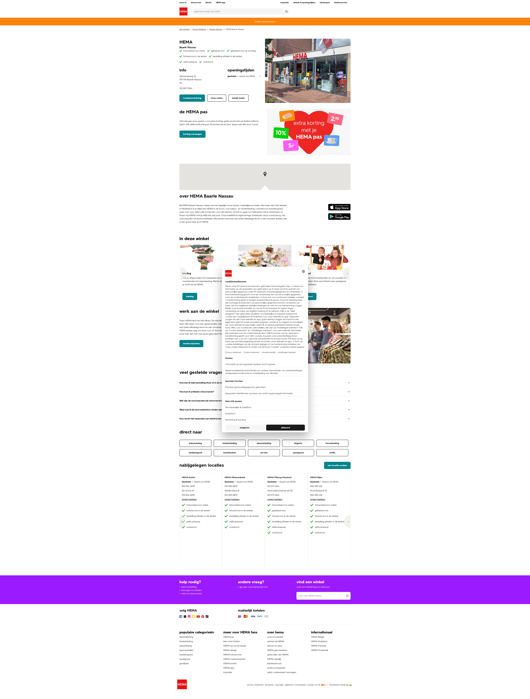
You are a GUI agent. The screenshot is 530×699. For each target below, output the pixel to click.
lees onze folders (231, 641)
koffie (332, 452)
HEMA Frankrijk (318, 645)
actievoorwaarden (276, 668)
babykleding (195, 443)
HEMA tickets (230, 663)
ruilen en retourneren (191, 593)
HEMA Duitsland (319, 641)
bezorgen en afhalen (191, 590)
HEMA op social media (234, 645)
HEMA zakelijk (274, 659)
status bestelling (189, 587)
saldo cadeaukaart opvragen (281, 672)
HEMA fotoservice (232, 654)
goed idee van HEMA (278, 654)
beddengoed (195, 452)
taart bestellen (186, 650)
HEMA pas (228, 637)
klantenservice (274, 663)
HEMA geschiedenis (277, 650)
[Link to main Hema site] (182, 685)
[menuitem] (182, 2)
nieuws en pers (274, 645)
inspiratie (227, 672)
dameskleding (264, 443)
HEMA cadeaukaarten (234, 659)
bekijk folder (238, 98)
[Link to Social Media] (180, 617)
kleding (190, 296)
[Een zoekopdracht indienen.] (286, 11)
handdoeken (229, 452)
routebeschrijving (192, 98)
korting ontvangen (192, 134)
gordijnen (184, 663)
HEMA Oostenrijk (319, 650)
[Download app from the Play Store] (339, 218)
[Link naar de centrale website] (183, 11)
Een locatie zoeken (337, 465)
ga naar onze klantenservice (254, 587)
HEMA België (317, 637)
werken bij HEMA (191, 343)
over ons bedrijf (275, 637)
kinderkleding (230, 443)
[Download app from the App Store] (339, 208)
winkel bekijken (189, 499)
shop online (217, 98)
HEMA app (228, 668)
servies (264, 452)
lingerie (298, 443)
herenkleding (332, 443)
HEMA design (230, 650)
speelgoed (298, 452)
